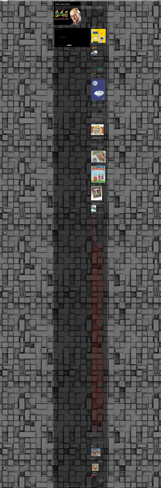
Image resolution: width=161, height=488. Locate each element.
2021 (93, 219)
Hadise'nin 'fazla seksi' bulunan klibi (97, 346)
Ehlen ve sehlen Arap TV (96, 366)
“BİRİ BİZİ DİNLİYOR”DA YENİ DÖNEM (98, 416)
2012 (93, 229)
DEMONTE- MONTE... (96, 323)
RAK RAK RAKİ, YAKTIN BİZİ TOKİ (97, 325)
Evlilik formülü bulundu (96, 300)
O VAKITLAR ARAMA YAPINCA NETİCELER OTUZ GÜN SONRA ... (98, 277)
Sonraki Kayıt (57, 48)
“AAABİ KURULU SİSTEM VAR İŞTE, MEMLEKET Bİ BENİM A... (97, 283)
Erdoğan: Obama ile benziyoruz (97, 337)
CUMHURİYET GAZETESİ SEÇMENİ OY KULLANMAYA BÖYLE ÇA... (98, 305)
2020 (93, 220)
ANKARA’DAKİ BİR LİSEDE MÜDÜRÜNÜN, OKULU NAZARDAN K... (98, 364)
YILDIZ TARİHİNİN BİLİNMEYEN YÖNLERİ (98, 380)
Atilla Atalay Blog (62, 4)
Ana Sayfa (72, 48)
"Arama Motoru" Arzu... (96, 307)
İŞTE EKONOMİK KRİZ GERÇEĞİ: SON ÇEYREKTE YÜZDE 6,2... (98, 249)
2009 (93, 232)
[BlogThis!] (68, 45)
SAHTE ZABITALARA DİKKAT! (97, 424)
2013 (93, 228)
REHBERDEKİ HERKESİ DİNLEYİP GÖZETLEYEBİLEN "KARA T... (97, 317)
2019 (93, 221)
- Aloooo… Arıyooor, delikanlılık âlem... (98, 322)
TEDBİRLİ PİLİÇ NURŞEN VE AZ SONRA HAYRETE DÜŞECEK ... (98, 256)
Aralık (93, 233)
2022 (93, 218)
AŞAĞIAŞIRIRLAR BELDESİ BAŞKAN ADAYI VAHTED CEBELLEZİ (98, 319)
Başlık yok (94, 408)
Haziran (94, 240)
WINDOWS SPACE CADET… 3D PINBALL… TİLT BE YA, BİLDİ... (98, 414)
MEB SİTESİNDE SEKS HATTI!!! (97, 383)
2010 (93, 231)
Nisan (93, 242)
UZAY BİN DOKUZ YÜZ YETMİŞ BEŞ (97, 342)
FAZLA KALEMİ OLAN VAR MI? (97, 299)
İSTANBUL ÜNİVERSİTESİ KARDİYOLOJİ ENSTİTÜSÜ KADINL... (98, 422)
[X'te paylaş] (69, 45)
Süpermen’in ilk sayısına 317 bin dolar (98, 421)
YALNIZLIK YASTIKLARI (96, 246)
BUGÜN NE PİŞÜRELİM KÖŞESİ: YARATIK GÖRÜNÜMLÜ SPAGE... (98, 331)
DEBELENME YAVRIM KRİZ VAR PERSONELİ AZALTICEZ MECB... (99, 298)
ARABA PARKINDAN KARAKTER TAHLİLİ (98, 280)
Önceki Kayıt (87, 48)
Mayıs (94, 241)
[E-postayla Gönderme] (66, 45)
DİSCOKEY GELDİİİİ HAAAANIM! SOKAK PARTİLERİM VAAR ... (98, 413)
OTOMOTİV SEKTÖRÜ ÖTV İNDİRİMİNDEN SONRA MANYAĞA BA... (98, 321)
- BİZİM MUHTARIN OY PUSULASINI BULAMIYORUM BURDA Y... (97, 274)
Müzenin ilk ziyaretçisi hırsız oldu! (97, 420)
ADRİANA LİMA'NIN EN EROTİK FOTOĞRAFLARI (97, 392)
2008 (93, 432)
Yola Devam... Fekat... (95, 425)
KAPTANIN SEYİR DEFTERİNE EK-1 (97, 265)
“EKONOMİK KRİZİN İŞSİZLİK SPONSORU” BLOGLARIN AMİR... (98, 382)
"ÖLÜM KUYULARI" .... (96, 324)
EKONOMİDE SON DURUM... (96, 253)
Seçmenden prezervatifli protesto (97, 262)
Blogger (86, 486)
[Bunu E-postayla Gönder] (67, 45)
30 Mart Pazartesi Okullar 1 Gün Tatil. (98, 308)
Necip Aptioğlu (94, 427)
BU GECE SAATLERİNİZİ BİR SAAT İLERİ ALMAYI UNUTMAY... (98, 293)
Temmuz (94, 239)
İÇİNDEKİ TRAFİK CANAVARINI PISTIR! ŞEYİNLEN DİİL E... (98, 411)
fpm (77, 486)
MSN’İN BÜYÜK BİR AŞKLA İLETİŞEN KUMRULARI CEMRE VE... (98, 401)
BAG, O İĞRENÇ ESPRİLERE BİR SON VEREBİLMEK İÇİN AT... (98, 371)
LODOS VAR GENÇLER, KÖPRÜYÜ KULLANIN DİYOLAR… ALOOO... (99, 313)
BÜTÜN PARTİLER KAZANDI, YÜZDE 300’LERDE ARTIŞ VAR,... (98, 267)
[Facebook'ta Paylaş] (70, 45)
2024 (93, 217)
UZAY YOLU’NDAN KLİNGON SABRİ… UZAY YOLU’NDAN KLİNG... (99, 311)
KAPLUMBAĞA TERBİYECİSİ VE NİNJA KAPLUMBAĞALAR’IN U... (98, 390)
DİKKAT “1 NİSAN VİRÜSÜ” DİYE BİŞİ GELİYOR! (99, 252)
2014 (93, 227)
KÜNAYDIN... (94, 426)
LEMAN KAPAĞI (95, 254)
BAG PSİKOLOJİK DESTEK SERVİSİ (97, 428)
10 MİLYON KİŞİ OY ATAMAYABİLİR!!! (98, 409)
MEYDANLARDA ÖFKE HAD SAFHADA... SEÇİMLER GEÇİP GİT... (98, 354)
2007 (93, 433)
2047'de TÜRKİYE (95, 336)
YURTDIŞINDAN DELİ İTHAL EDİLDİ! (97, 351)
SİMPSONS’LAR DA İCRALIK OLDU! (97, 389)
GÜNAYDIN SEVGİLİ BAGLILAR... (97, 326)
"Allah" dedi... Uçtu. (95, 357)
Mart (93, 243)
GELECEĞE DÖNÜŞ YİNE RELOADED (98, 358)
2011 (93, 230)
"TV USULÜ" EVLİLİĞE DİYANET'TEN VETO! (99, 365)
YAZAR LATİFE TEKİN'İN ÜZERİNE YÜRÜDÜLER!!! (97, 341)
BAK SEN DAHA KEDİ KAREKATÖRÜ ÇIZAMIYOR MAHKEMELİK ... (97, 396)
